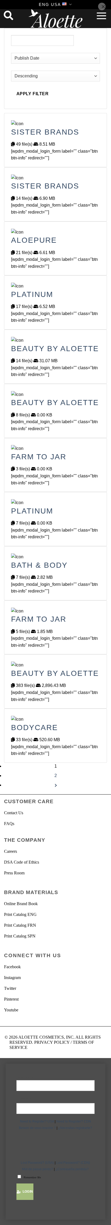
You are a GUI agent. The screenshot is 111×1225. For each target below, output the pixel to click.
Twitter (10, 988)
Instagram (12, 977)
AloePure (34, 240)
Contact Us (13, 812)
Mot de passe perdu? (37, 1169)
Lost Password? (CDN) (73, 1163)
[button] (101, 15)
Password (25, 1098)
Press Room (14, 873)
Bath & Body (39, 565)
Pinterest (11, 999)
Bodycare (34, 727)
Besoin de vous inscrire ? (37, 1128)
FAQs (9, 823)
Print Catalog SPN (20, 936)
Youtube (11, 1010)
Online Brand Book (21, 903)
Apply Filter (32, 93)
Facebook (12, 966)
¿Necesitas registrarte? (75, 1128)
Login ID (55, 1077)
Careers (10, 851)
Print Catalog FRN (20, 925)
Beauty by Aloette (55, 348)
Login (27, 1191)
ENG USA (50, 4)
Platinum (32, 294)
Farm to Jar (38, 457)
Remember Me (32, 1177)
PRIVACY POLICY (52, 1042)
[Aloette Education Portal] (55, 18)
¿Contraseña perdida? (72, 1169)
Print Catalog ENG (20, 914)
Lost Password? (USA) (37, 1163)
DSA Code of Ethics (21, 862)
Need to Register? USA (37, 1121)
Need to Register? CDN (73, 1121)
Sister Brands (45, 132)
